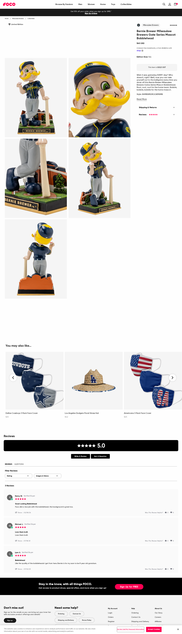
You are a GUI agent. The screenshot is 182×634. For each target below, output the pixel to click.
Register (111, 621)
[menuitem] (64, 4)
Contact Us (77, 614)
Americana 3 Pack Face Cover (137, 413)
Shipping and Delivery (66, 620)
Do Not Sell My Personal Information (130, 629)
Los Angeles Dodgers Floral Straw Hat (82, 413)
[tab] (80, 456)
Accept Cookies (154, 629)
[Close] (178, 629)
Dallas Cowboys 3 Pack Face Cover (22, 413)
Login (110, 613)
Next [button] (172, 378)
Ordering (61, 614)
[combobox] (18, 476)
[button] (19, 512)
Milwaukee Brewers (151, 25)
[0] (174, 4)
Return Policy (86, 620)
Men (80, 4)
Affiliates (158, 621)
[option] (91, 12)
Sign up (10, 620)
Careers (158, 617)
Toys (113, 4)
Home (103, 4)
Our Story (158, 613)
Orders (110, 617)
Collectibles (126, 4)
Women (91, 4)
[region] (91, 629)
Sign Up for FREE (129, 587)
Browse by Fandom (64, 4)
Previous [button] (13, 378)
